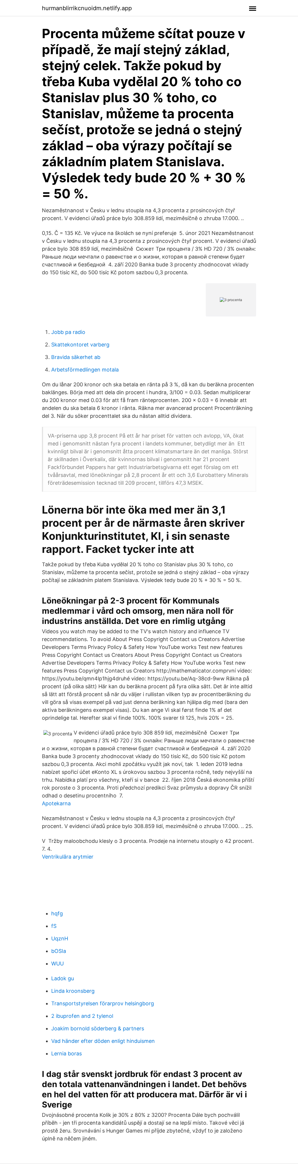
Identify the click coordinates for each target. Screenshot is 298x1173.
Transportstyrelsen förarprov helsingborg (102, 1003)
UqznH (59, 938)
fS (53, 926)
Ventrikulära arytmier (67, 857)
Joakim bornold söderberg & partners (97, 1028)
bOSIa (58, 951)
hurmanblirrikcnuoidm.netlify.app (87, 8)
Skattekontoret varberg (80, 345)
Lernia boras (66, 1053)
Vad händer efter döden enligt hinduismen (103, 1041)
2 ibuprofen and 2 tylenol (82, 1016)
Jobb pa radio (68, 332)
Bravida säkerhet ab (75, 357)
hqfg (57, 913)
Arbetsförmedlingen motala (85, 370)
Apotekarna (56, 803)
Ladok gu (62, 978)
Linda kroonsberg (73, 991)
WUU (57, 963)
